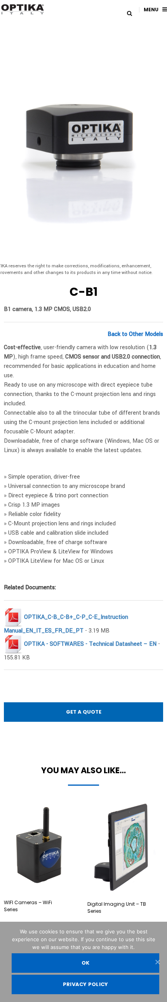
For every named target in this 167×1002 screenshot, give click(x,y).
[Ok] (157, 962)
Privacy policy (85, 984)
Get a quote (83, 712)
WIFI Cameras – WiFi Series (28, 906)
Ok (86, 963)
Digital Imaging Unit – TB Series (116, 907)
